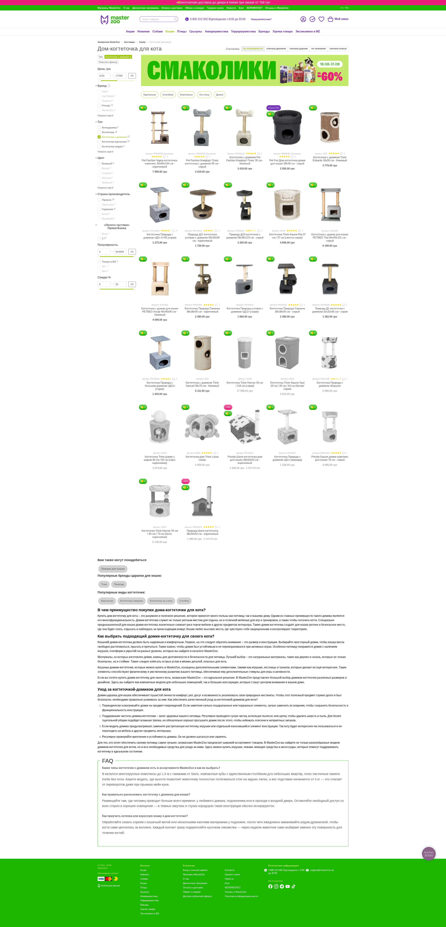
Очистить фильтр (108, 62)
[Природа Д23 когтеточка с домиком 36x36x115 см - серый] (244, 204)
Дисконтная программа (145, 8)
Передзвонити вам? (261, 19)
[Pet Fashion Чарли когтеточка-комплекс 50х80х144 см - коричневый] (159, 127)
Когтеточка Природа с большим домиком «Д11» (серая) (160, 385)
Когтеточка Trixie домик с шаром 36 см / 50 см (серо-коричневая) (160, 459)
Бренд (102, 85)
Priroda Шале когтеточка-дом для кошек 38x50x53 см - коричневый (245, 459)
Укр (342, 8)
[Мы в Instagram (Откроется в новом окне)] (276, 886)
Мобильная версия (110, 885)
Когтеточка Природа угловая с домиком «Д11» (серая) (245, 310)
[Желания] (321, 19)
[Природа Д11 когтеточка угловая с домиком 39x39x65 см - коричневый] (202, 204)
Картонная (107, 600)
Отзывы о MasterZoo (277, 8)
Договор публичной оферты (197, 896)
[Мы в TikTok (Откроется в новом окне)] (293, 886)
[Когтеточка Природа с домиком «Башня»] (329, 352)
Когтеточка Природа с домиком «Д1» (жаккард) (287, 458)
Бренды (264, 31)
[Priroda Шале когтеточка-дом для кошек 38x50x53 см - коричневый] (244, 427)
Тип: (101, 57)
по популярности (253, 48)
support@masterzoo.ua (322, 870)
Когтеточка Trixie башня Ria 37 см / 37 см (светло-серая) (287, 236)
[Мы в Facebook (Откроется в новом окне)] (270, 886)
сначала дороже (299, 48)
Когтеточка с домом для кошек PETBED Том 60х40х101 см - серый (329, 237)
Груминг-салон (215, 8)
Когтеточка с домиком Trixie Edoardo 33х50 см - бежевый (330, 159)
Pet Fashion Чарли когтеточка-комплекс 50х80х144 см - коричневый (160, 163)
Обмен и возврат (194, 8)
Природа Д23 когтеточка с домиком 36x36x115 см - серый (244, 236)
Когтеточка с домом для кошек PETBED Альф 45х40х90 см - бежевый (159, 311)
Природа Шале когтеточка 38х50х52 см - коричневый (202, 532)
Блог (241, 8)
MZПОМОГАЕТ (255, 8)
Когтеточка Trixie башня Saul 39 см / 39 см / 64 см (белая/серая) (287, 385)
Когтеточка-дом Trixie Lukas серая (202, 458)
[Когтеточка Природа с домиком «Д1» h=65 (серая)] (159, 204)
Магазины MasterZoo (109, 8)
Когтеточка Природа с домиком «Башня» (330, 384)
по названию (318, 48)
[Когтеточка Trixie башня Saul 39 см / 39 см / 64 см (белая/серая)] (287, 352)
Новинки (143, 31)
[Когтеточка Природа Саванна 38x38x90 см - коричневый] (202, 278)
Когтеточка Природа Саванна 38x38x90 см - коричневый (202, 310)
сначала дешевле (276, 48)
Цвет (101, 158)
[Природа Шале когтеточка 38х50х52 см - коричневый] (202, 501)
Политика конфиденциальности (241, 896)
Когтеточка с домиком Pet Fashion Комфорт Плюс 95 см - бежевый (244, 160)
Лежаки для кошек (113, 568)
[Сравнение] (312, 19)
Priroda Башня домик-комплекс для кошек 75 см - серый (329, 458)
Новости (231, 8)
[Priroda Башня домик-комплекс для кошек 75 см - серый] (329, 427)
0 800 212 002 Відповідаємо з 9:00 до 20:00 (218, 19)
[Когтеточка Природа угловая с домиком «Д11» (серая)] (244, 278)
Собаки (157, 31)
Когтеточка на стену (161, 600)
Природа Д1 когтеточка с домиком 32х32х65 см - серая (330, 310)
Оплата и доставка (172, 8)
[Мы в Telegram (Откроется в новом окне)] (282, 886)
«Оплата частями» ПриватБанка (116, 226)
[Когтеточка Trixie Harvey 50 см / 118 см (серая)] (244, 352)
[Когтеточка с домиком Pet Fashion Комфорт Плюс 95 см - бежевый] (244, 127)
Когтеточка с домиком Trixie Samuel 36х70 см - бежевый (202, 384)
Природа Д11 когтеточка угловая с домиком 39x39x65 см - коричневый (202, 237)
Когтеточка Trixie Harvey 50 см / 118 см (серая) (245, 384)
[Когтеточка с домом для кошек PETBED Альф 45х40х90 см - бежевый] (159, 278)
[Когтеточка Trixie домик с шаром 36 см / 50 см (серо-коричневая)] (159, 427)
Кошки (170, 31)
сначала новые (338, 48)
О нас (126, 8)
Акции (130, 31)
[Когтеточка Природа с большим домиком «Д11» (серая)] (159, 352)
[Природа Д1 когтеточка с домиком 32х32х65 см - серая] (329, 278)
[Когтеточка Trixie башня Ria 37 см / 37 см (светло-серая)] (287, 204)
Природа (119, 584)
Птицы (182, 31)
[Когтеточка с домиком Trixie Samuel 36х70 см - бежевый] (202, 352)
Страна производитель (114, 194)
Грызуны (195, 31)
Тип (100, 121)
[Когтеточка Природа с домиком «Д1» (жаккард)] (287, 427)
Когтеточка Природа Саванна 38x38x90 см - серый (287, 310)
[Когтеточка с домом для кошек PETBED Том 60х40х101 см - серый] (329, 204)
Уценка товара (283, 31)
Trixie (104, 584)
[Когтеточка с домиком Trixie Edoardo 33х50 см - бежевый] (329, 127)
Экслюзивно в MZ (307, 31)
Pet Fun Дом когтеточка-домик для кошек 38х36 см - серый (287, 162)
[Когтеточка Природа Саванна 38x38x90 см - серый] (287, 278)
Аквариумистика (216, 31)
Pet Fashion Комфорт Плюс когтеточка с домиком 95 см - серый (202, 163)
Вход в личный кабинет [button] (195, 870)
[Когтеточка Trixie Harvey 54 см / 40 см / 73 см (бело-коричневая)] (159, 501)
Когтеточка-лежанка (131, 600)
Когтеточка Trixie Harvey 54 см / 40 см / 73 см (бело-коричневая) (160, 533)
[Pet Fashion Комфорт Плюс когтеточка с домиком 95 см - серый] (202, 127)
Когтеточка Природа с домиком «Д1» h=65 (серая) (159, 236)
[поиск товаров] (175, 19)
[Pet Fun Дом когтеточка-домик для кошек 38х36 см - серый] (287, 127)
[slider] (100, 80)
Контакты (229, 870)
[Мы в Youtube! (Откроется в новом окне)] (288, 886)
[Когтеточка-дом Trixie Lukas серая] (202, 427)
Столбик (184, 600)
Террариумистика (243, 31)
